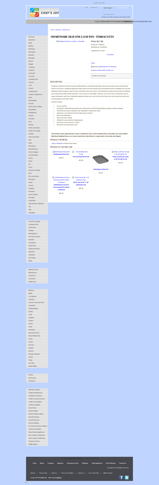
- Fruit (29, 122)
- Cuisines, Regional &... (35, 94)
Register (59, 143)
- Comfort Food (32, 91)
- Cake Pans (32, 275)
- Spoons (31, 351)
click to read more (102, 21)
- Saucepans (32, 242)
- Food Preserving (33, 417)
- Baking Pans (32, 272)
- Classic (30, 88)
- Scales (30, 342)
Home (52, 29)
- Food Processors (33, 420)
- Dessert (31, 103)
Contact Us (122, 463)
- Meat (30, 143)
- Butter (30, 293)
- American (31, 37)
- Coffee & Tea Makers (35, 402)
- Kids (29, 140)
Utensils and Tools (72, 463)
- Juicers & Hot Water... (35, 429)
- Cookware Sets (33, 224)
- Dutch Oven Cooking (35, 106)
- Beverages (32, 52)
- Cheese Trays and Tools (36, 302)
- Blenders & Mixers (34, 390)
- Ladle (30, 327)
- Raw (30, 173)
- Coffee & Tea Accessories (36, 399)
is (54, 477)
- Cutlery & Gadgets (34, 405)
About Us (54, 473)
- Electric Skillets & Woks (35, 414)
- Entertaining (32, 112)
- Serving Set (32, 378)
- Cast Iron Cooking (34, 221)
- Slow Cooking (32, 194)
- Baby (30, 43)
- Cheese (31, 82)
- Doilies (30, 311)
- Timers (30, 357)
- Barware (31, 290)
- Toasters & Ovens (34, 441)
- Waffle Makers (33, 444)
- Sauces (30, 185)
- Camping (31, 67)
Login (53, 143)
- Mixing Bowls (32, 233)
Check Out (94, 7)
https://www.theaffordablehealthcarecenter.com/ (116, 21)
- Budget (30, 64)
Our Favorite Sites (94, 473)
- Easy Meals (32, 109)
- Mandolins (31, 330)
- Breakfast (31, 58)
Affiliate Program (107, 473)
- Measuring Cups (33, 333)
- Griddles (31, 230)
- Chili (30, 85)
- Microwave (32, 146)
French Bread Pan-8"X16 (81, 157)
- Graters (30, 321)
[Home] (30, 21)
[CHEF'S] (44, 16)
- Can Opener (32, 296)
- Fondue (31, 115)
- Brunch (30, 61)
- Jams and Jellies (33, 137)
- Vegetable (31, 213)
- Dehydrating (32, 100)
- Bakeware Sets (33, 269)
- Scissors (31, 345)
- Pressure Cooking (34, 170)
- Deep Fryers (32, 408)
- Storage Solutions (34, 354)
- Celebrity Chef (33, 79)
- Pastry (30, 339)
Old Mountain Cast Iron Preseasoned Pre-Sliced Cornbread (61, 187)
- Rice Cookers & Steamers (36, 435)
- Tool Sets (31, 363)
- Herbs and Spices (34, 128)
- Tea (29, 206)
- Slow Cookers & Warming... (37, 438)
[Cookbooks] (40, 21)
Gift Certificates (111, 463)
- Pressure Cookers (34, 236)
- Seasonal (31, 191)
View (86, 7)
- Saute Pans (32, 246)
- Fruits (30, 314)
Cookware (51, 463)
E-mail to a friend (96, 70)
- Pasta (30, 161)
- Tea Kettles (32, 258)
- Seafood (31, 188)
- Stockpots (31, 255)
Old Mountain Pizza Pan (61, 154)
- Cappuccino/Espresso (35, 393)
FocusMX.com (42, 477)
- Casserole (31, 73)
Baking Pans (66, 29)
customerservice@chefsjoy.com (74, 458)
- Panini (30, 158)
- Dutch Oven (32, 227)
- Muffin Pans (32, 282)
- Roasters (31, 239)
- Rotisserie (31, 179)
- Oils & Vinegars (33, 152)
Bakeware (58, 29)
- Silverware (31, 381)
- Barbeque (31, 49)
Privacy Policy (43, 473)
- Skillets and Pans (34, 249)
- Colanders (31, 305)
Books (42, 463)
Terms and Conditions (67, 473)
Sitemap (32, 473)
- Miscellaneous (33, 149)
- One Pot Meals (33, 155)
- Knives (30, 324)
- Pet (29, 164)
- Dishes (30, 375)
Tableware (85, 463)
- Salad (30, 182)
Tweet (93, 63)
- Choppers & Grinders (35, 396)
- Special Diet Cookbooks (36, 203)
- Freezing (31, 119)
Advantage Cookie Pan (100, 169)
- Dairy (30, 97)
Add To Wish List (108, 70)
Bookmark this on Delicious (107, 67)
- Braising (31, 55)
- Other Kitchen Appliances (36, 432)
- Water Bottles (32, 366)
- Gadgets (31, 317)
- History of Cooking (34, 131)
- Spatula (31, 348)
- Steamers (31, 252)
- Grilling (30, 125)
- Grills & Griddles (33, 423)
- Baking (30, 46)
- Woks (30, 261)
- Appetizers (31, 40)
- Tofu (29, 209)
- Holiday (31, 134)
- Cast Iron (31, 76)
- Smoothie (31, 197)
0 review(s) (110, 54)
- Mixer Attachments (34, 336)
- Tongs (30, 360)
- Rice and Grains (33, 176)
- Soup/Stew (32, 200)
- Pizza (30, 167)
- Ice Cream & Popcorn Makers (37, 426)
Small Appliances (97, 463)
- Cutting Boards (33, 308)
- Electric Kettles (33, 411)
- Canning (31, 70)
